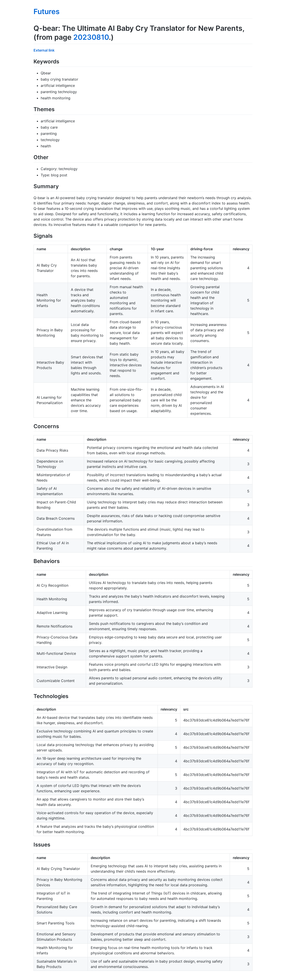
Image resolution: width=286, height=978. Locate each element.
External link (44, 50)
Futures (47, 11)
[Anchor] (62, 61)
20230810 (91, 37)
